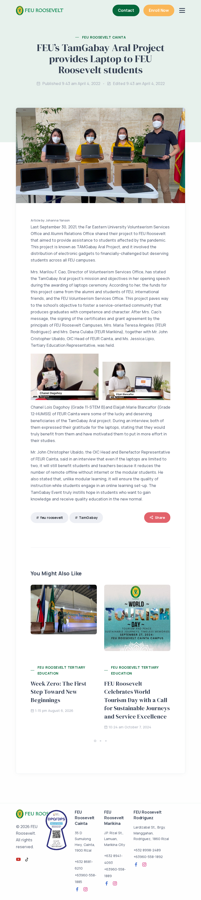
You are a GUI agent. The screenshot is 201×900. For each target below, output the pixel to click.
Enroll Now (159, 10)
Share (160, 517)
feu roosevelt (51, 517)
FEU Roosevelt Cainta (104, 37)
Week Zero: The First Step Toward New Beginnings (58, 691)
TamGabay (88, 517)
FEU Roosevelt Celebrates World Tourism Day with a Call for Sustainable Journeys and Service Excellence (137, 699)
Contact (126, 10)
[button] (95, 741)
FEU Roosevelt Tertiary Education (61, 670)
